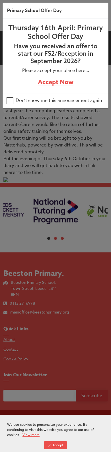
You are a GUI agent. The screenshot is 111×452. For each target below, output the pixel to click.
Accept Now (55, 82)
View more (31, 434)
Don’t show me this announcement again (59, 101)
